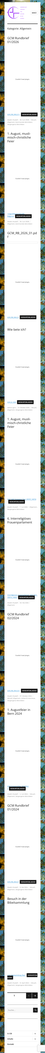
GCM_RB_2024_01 (13, 882)
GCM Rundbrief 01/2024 (18, 807)
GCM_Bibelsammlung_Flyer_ (16, 975)
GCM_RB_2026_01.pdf (22, 235)
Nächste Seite (35, 998)
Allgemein (11, 122)
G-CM (9, 1033)
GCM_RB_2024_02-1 (13, 691)
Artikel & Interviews (28, 698)
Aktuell (33, 120)
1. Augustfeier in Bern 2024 (18, 712)
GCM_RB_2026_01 (13, 317)
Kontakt (10, 1044)
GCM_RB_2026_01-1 (13, 114)
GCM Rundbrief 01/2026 (18, 40)
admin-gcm (11, 407)
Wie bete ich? (16, 329)
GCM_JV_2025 (11, 402)
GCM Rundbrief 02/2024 (18, 616)
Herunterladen (29, 114)
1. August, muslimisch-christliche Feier (19, 137)
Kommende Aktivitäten (24, 122)
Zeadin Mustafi (12, 120)
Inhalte (10, 1039)
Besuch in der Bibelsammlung (18, 901)
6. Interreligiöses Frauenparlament (19, 520)
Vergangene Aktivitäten (15, 124)
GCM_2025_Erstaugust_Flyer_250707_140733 (21, 499)
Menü (34, 13)
